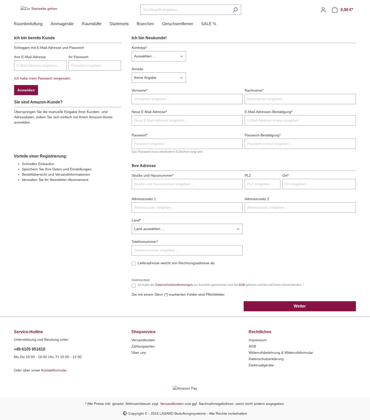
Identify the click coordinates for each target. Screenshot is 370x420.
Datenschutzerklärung (266, 359)
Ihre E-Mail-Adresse (30, 57)
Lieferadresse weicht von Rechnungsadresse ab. (176, 263)
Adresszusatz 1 (144, 199)
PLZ (248, 175)
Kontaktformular (53, 370)
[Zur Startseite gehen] (39, 9)
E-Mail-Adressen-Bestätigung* (268, 112)
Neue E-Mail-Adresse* (149, 112)
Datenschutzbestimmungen (174, 285)
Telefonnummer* (145, 242)
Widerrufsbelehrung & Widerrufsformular (281, 353)
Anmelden (26, 90)
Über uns (138, 353)
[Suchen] (235, 10)
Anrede (137, 69)
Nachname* (254, 90)
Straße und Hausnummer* (152, 175)
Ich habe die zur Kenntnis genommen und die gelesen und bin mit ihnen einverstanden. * (221, 285)
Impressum (258, 340)
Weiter (300, 306)
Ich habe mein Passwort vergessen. (42, 78)
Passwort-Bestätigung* (263, 135)
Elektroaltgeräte (261, 365)
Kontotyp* (139, 48)
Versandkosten (143, 340)
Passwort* (139, 135)
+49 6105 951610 (29, 349)
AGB (242, 285)
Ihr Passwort (78, 57)
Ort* (285, 175)
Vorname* (139, 90)
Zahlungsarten (143, 346)
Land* (136, 220)
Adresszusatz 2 (257, 199)
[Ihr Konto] (323, 10)
